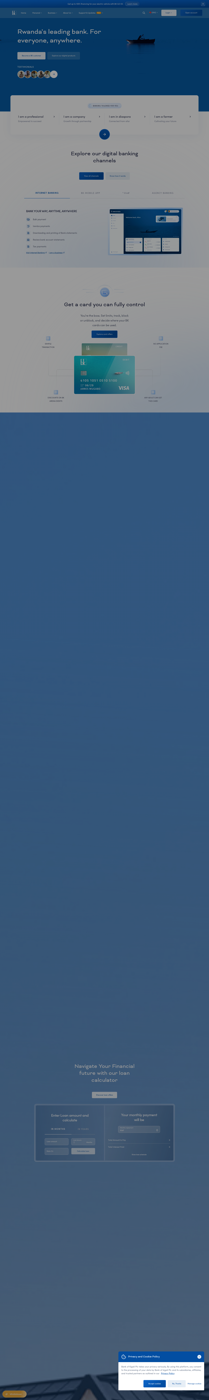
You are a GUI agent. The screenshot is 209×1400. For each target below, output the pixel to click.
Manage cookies (194, 1383)
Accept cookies (154, 1383)
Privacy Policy (168, 1373)
